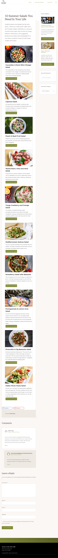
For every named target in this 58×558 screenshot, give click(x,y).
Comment (5, 482)
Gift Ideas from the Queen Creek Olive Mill (47, 26)
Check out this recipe (11, 78)
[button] (56, 2)
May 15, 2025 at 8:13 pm (16, 454)
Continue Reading (48, 39)
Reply (6, 445)
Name (3, 500)
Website (4, 514)
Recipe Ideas (12, 413)
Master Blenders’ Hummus (45, 51)
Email (3, 507)
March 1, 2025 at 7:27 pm (13, 432)
